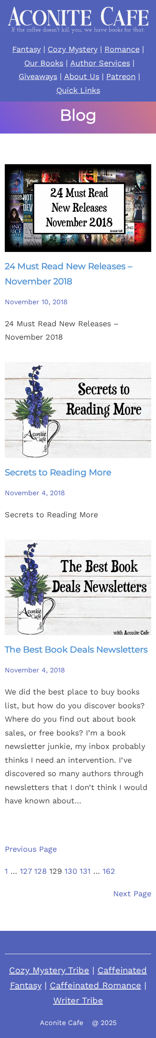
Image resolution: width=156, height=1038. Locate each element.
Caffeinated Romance (95, 985)
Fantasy (26, 49)
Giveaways (38, 76)
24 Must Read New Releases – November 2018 (68, 274)
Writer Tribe (78, 1000)
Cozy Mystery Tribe (49, 970)
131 (85, 871)
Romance (122, 49)
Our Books (43, 62)
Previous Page (31, 848)
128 (40, 871)
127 (26, 871)
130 (71, 871)
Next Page (132, 893)
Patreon (121, 76)
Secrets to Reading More (58, 472)
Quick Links (78, 90)
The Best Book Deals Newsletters (76, 649)
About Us (81, 76)
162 (109, 871)
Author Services (100, 62)
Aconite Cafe (61, 1023)
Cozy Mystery (73, 49)
